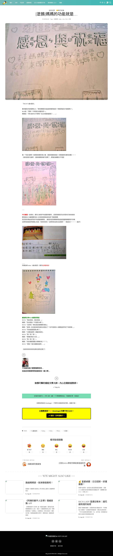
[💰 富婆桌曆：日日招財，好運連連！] (67, 487)
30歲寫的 (56, 19)
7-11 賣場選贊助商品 (60, 396)
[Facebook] (100, 2)
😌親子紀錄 (60, 10)
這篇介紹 (72, 403)
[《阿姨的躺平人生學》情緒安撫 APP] (14, 506)
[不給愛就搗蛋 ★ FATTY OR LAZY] (4, 2)
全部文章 (52, 10)
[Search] (110, 2)
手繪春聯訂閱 (69, 396)
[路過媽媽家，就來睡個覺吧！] (14, 487)
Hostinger (48, 403)
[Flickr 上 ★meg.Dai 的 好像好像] (25, 362)
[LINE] (104, 2)
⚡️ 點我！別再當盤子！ (56, 415)
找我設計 (76, 396)
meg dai (29, 494)
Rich (67, 19)
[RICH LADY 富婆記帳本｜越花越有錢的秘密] (67, 506)
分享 (70, 19)
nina (63, 19)
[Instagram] (102, 2)
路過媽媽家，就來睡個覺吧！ (39, 482)
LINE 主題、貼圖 (49, 396)
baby (60, 19)
